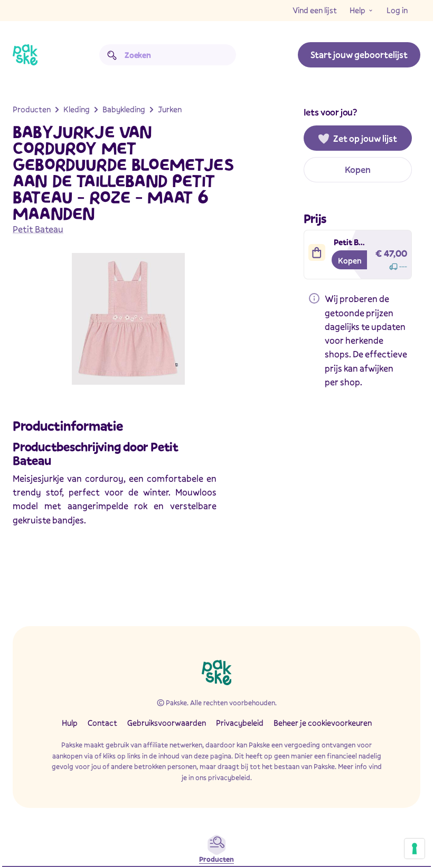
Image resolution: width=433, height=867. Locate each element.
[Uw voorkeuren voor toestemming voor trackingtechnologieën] (414, 849)
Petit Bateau (38, 229)
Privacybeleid (239, 722)
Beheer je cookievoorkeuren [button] (323, 722)
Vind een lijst (315, 10)
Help (357, 10)
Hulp (70, 722)
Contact (102, 722)
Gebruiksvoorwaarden (166, 722)
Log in (397, 10)
